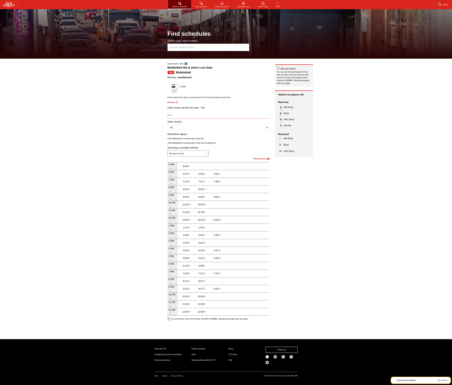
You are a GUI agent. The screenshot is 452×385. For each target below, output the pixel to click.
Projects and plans (162, 360)
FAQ (230, 360)
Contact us (281, 350)
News (230, 349)
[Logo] (8, 5)
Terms (156, 376)
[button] (278, 4)
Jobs (194, 354)
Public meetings (198, 349)
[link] (267, 356)
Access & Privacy (177, 376)
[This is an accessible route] (186, 63)
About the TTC (160, 349)
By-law (164, 376)
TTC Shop (232, 354)
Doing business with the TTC (204, 360)
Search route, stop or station (182, 40)
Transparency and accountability (168, 354)
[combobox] (208, 47)
